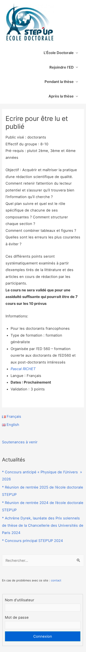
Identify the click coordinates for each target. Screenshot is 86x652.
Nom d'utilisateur (19, 600)
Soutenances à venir (19, 442)
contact (56, 580)
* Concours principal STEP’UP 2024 (32, 540)
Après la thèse (61, 96)
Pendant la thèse (59, 81)
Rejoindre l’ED (61, 67)
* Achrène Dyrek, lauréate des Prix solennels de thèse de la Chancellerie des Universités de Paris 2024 (42, 525)
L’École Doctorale (59, 53)
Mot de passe (17, 617)
